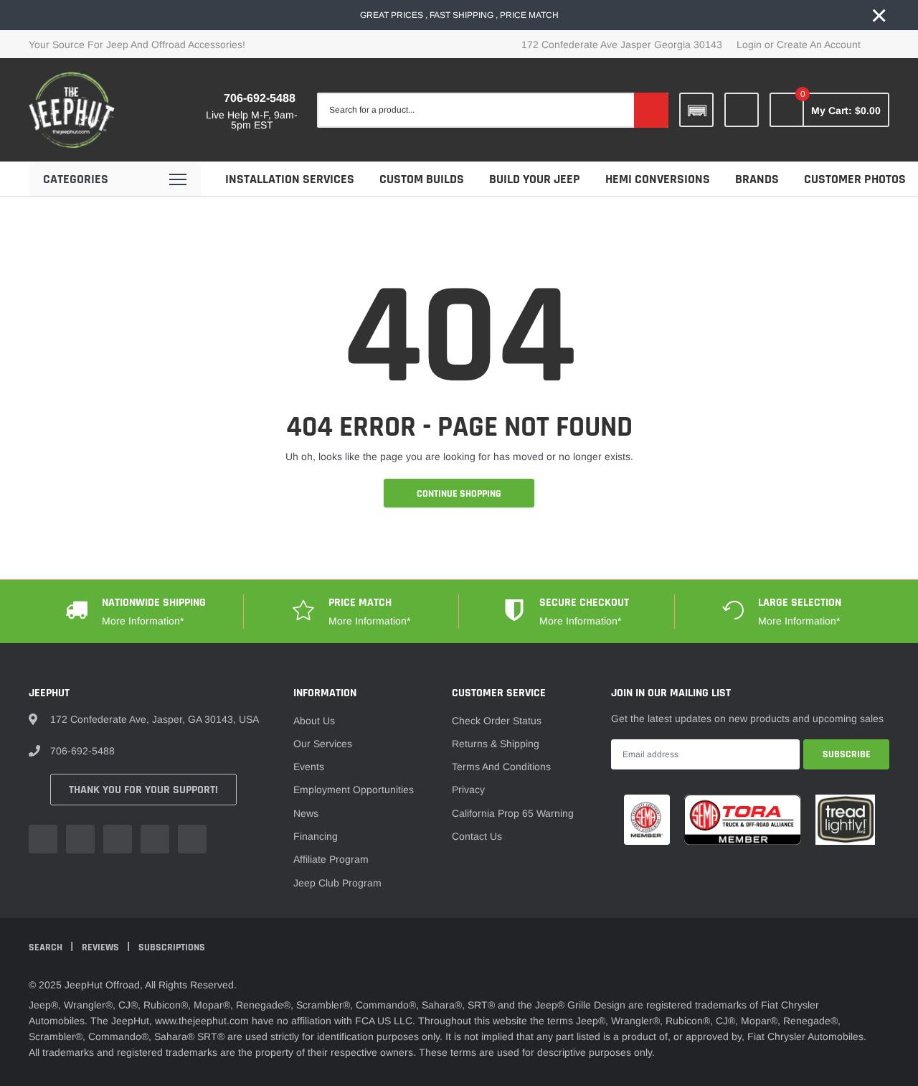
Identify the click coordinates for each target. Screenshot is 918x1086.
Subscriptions (171, 947)
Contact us (477, 836)
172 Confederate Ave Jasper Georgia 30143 (621, 44)
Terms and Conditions (501, 766)
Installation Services (289, 179)
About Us (314, 720)
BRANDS (757, 179)
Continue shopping (459, 493)
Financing (315, 836)
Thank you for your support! (143, 789)
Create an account (819, 44)
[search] (651, 110)
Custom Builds (421, 179)
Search (47, 947)
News (305, 813)
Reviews (101, 947)
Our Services (322, 743)
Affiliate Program (331, 859)
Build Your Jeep (534, 179)
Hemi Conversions (657, 179)
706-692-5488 (259, 98)
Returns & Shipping (495, 743)
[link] (741, 110)
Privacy (468, 789)
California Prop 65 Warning (513, 813)
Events (308, 766)
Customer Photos (855, 179)
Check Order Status (496, 720)
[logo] (72, 110)
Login (749, 44)
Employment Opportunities (353, 789)
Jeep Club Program (337, 883)
